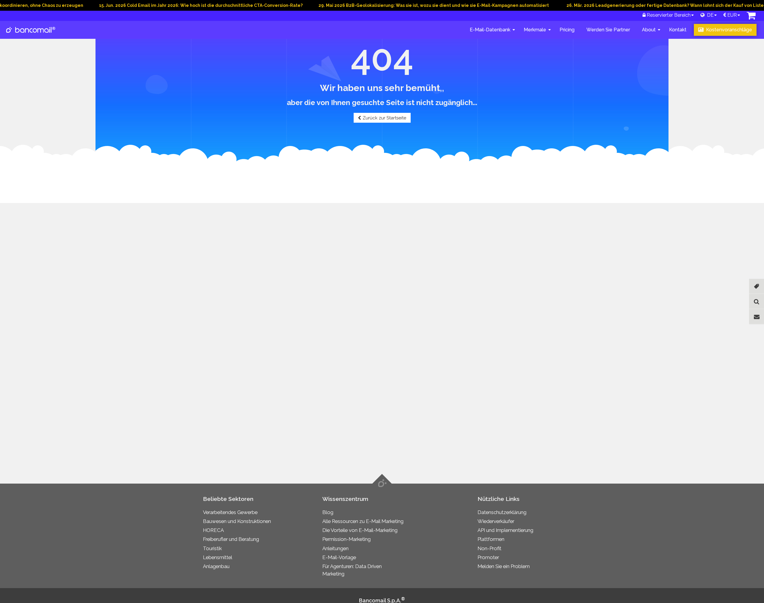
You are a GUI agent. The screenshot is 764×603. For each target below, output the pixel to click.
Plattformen (491, 539)
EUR (731, 15)
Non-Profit (489, 548)
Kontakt (677, 30)
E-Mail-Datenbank (490, 30)
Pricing (567, 30)
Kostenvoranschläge (728, 30)
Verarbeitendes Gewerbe (230, 512)
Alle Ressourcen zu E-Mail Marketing (362, 521)
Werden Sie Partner (608, 30)
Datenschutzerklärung (502, 512)
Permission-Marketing (346, 539)
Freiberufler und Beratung (231, 539)
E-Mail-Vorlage (339, 557)
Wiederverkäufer (496, 521)
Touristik (212, 548)
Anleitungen (335, 548)
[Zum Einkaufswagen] (751, 17)
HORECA (213, 530)
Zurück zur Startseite (384, 118)
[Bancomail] (31, 35)
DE (709, 15)
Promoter (488, 557)
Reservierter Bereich (668, 15)
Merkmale (535, 30)
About (649, 30)
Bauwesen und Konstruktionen (237, 521)
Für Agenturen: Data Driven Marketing (352, 570)
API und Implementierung (505, 530)
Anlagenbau (216, 566)
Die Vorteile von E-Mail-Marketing (360, 530)
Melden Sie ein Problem (504, 566)
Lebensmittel (217, 557)
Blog (327, 512)
